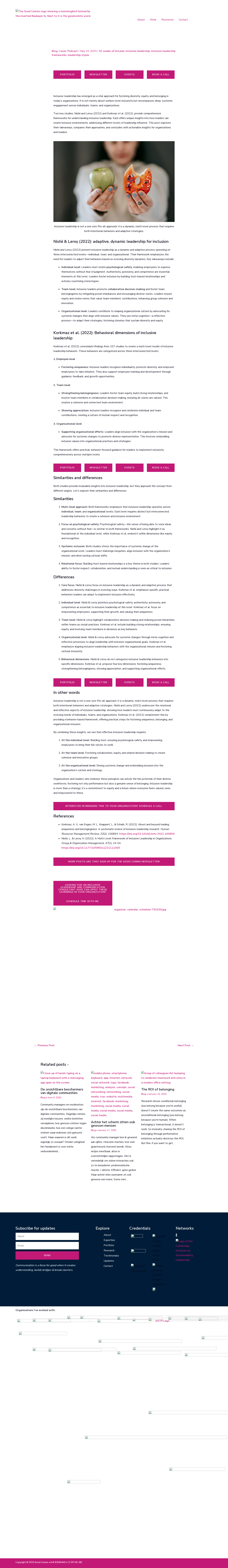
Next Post (186, 1045)
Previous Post (44, 1045)
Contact (183, 20)
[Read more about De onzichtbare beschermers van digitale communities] (64, 1078)
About (141, 20)
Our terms (205, 1563)
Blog (55, 51)
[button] (142, 20)
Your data (182, 1563)
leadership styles (78, 55)
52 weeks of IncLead (111, 51)
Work (153, 20)
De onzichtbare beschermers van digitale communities (62, 1091)
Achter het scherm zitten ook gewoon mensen (113, 1124)
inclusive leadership (138, 51)
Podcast (72, 51)
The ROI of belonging (157, 1089)
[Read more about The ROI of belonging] (164, 1078)
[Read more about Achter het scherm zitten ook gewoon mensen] (114, 1094)
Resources (167, 20)
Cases (62, 51)
